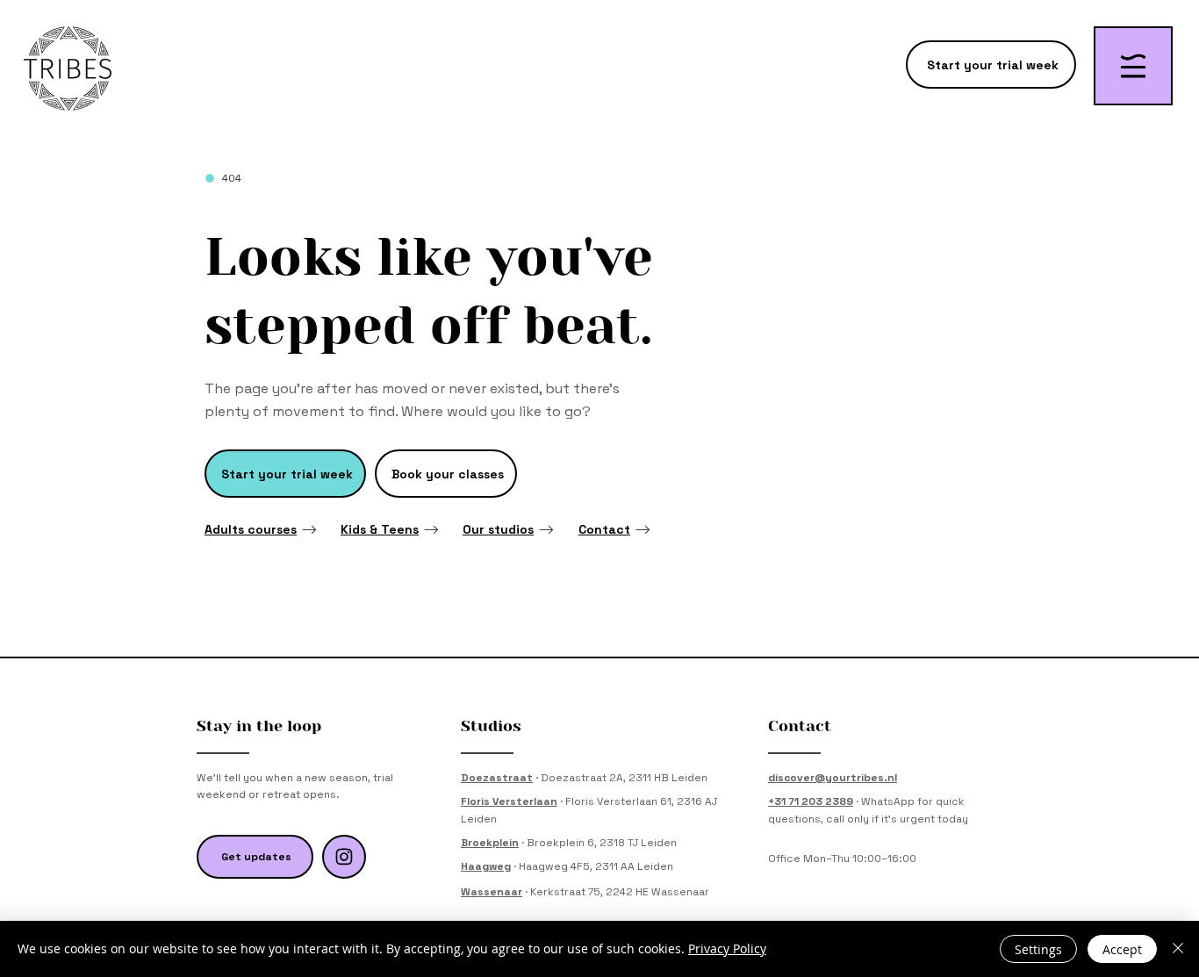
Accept (1122, 949)
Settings (1038, 949)
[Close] (1177, 949)
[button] (1133, 65)
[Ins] (344, 857)
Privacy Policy (727, 948)
